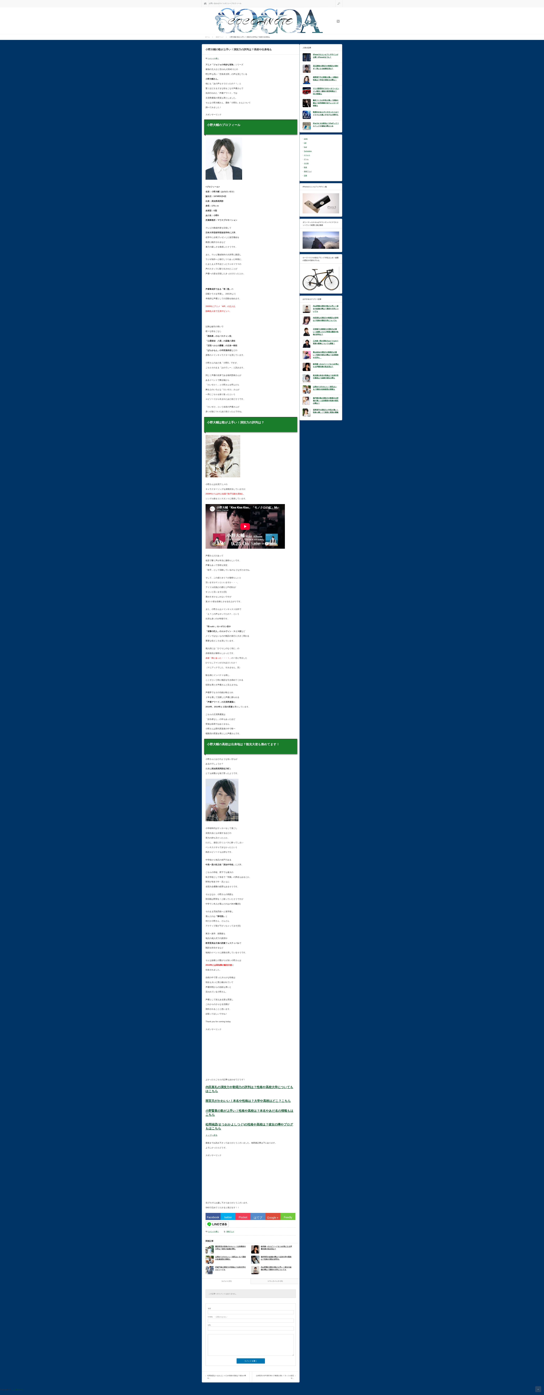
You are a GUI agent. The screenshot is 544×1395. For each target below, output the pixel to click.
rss (338, 21)
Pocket (243, 1217)
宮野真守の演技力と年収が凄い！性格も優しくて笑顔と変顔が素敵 (325, 411)
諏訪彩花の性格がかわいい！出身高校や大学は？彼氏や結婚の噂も (230, 1247)
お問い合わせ (214, 3)
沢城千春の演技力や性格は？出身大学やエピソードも (230, 1268)
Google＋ (273, 1217)
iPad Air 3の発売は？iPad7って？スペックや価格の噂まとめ (326, 124)
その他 (306, 163)
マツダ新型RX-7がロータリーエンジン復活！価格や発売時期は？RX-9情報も (326, 91)
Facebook (213, 1217)
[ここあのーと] (269, 21)
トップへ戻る (211, 1135)
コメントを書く (213, 58)
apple (306, 139)
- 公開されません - (218, 1317)
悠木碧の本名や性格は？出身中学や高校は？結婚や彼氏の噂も (325, 376)
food (305, 147)
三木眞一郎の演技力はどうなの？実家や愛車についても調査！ (325, 342)
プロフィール (236, 3)
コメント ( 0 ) (226, 1281)
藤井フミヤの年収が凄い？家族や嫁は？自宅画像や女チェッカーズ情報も (325, 102)
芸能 (305, 175)
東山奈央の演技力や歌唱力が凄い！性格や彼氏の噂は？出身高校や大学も (325, 354)
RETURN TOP (538, 1389)
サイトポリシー (225, 3)
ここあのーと (18, 1389)
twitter (228, 1217)
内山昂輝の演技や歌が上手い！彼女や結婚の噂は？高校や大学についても (276, 1268)
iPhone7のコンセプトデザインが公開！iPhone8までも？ (325, 56)
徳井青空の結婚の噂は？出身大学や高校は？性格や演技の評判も (276, 1258)
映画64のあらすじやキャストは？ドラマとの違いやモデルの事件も (326, 113)
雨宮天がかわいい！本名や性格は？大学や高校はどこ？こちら (248, 1100)
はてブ (258, 1217)
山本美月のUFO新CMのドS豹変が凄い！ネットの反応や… (275, 1377)
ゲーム (306, 159)
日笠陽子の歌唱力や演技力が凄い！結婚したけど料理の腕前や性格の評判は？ (325, 331)
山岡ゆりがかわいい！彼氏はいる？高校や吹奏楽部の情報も (230, 1258)
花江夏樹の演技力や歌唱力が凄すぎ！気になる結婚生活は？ (325, 67)
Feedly (288, 1217)
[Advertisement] (229, 1054)
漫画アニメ (230, 1231)
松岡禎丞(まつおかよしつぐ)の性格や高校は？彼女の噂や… (226, 1377)
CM (305, 143)
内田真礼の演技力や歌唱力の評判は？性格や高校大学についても (325, 319)
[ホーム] (205, 3)
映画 (305, 167)
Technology (308, 151)
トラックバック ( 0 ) (275, 1281)
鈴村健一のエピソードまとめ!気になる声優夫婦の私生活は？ (276, 1247)
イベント (307, 155)
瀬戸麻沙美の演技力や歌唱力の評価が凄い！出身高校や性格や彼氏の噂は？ (325, 400)
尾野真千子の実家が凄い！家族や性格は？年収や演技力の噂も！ (325, 78)
